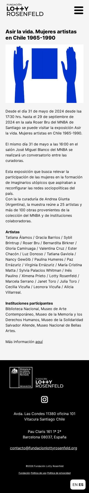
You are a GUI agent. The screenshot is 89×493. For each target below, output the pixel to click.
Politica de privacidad (59, 473)
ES (81, 484)
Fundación (24, 473)
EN (75, 484)
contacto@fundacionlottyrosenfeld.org (43, 448)
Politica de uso (39, 473)
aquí (39, 341)
